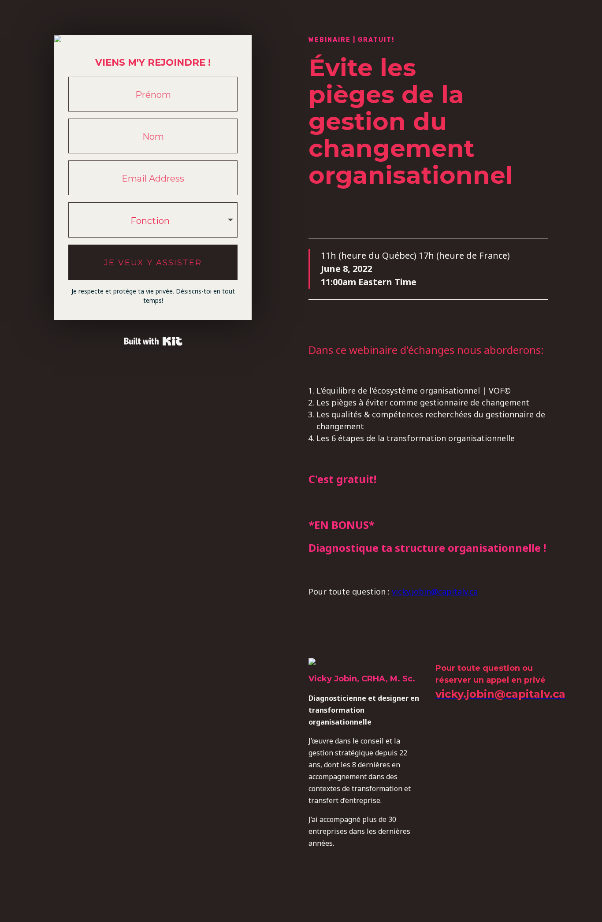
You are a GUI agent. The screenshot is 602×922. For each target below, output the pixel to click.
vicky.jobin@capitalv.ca (435, 591)
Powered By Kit (153, 341)
